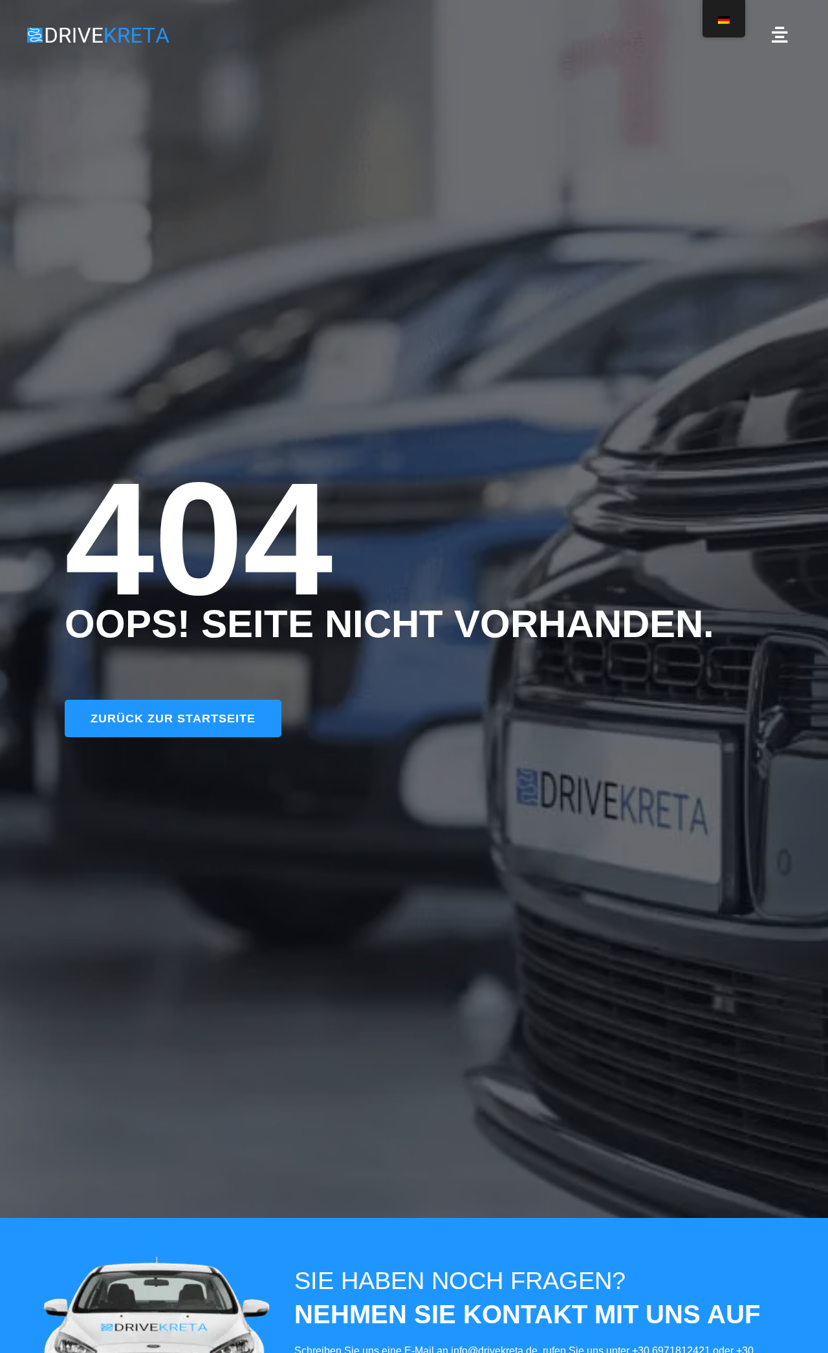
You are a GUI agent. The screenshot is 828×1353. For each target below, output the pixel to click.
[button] (779, 34)
